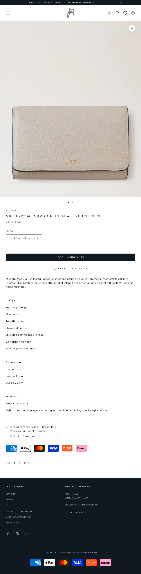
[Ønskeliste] (125, 13)
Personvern (12, 522)
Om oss (10, 494)
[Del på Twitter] (19, 463)
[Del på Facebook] (14, 463)
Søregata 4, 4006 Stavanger (82, 504)
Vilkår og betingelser (18, 517)
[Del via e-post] (29, 463)
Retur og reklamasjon (19, 511)
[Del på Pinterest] (24, 463)
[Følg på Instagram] (17, 534)
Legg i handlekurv (70, 257)
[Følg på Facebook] (8, 534)
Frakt (8, 505)
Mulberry (12, 210)
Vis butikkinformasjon (22, 436)
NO (123, 2)
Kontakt (10, 499)
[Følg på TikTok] (27, 534)
